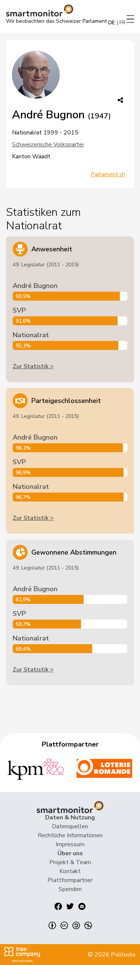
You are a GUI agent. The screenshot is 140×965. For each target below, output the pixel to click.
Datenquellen (70, 826)
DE (111, 22)
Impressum (70, 844)
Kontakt (70, 871)
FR (122, 22)
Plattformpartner (70, 880)
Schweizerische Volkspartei (48, 144)
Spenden (70, 889)
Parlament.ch (108, 174)
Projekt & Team (70, 862)
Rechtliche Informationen (70, 835)
